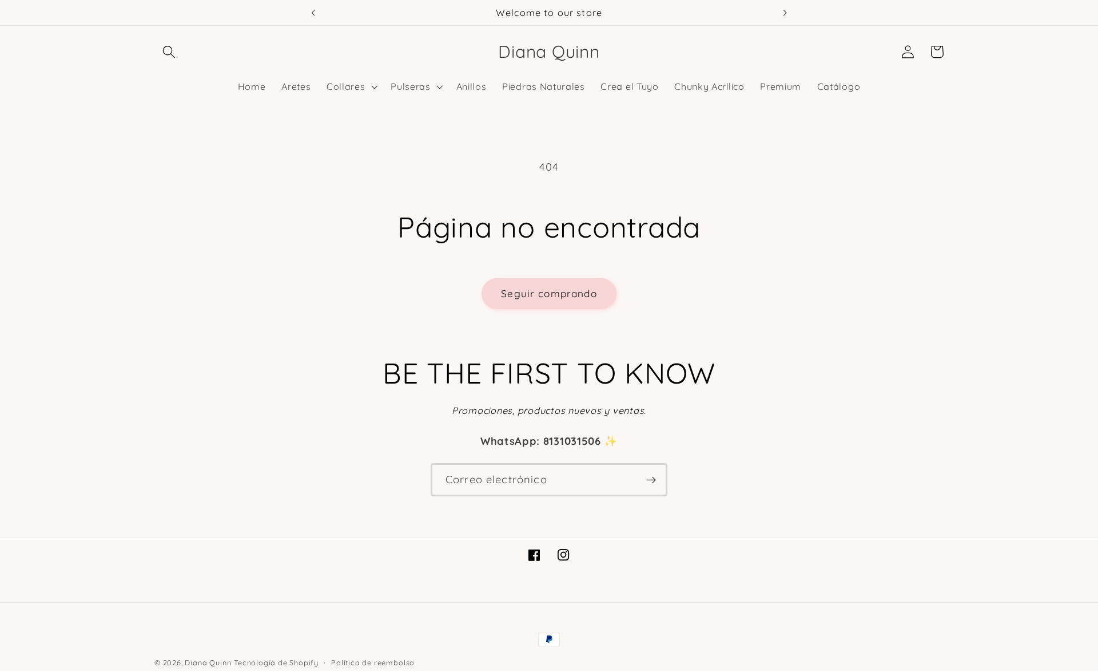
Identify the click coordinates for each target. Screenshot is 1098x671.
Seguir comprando (548, 293)
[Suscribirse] (651, 479)
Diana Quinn (208, 662)
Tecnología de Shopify (276, 662)
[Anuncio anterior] (312, 12)
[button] (169, 51)
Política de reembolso (373, 662)
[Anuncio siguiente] (785, 12)
